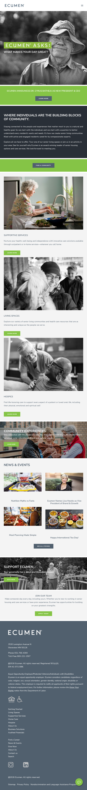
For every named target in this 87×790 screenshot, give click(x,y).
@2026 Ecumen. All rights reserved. (24, 777)
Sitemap (11, 784)
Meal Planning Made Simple (22, 535)
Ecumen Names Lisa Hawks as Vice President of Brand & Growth (64, 502)
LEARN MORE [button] (43, 98)
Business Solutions (16, 729)
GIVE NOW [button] (11, 579)
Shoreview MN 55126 (17, 647)
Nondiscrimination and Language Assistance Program (54, 784)
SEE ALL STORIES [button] (43, 546)
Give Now (12, 746)
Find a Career (14, 740)
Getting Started (15, 709)
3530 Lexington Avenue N (19, 644)
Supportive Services (17, 716)
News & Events (15, 743)
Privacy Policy (23, 784)
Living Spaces (14, 712)
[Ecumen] (14, 5)
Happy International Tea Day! (64, 537)
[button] (82, 5)
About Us (12, 726)
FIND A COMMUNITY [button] (43, 165)
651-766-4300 (21, 653)
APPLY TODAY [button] (43, 613)
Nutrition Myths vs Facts (22, 500)
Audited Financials (16, 732)
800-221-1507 (23, 656)
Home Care (13, 719)
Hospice (11, 722)
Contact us (13, 753)
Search (11, 756)
